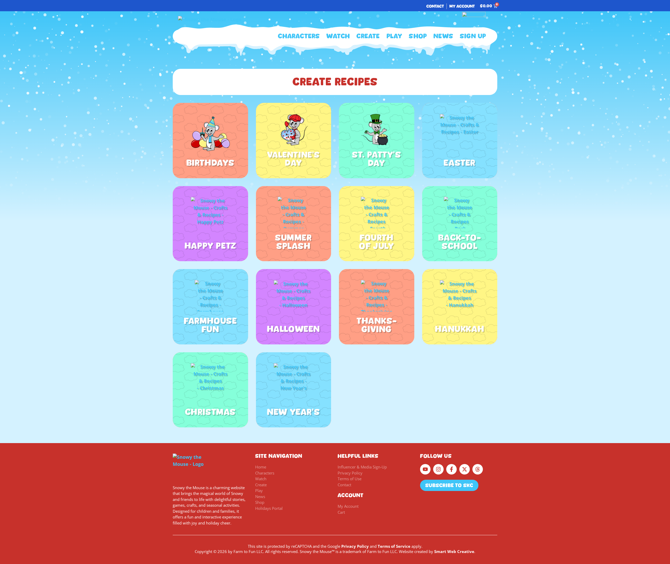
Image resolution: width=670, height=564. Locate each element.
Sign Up (473, 36)
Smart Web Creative (454, 551)
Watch (338, 36)
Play (395, 36)
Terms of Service (394, 546)
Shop (418, 36)
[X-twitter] (464, 469)
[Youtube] (425, 469)
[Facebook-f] (451, 469)
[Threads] (477, 469)
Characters (299, 36)
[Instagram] (438, 469)
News (443, 36)
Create (368, 36)
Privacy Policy (355, 546)
